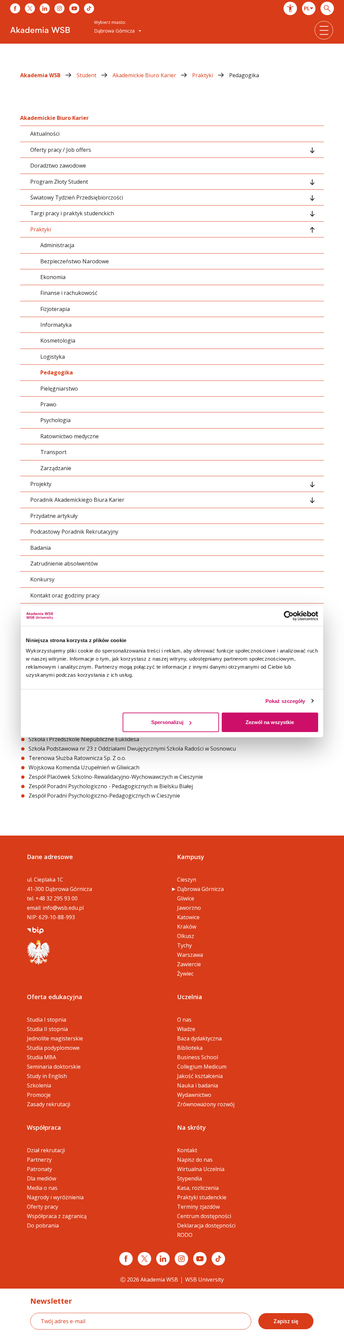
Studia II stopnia (47, 1029)
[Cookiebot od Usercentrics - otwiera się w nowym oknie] (288, 616)
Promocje (39, 1095)
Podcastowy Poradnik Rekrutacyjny (74, 531)
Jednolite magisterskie (55, 1038)
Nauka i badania (197, 1085)
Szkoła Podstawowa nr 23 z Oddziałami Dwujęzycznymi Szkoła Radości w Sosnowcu (132, 748)
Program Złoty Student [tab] (59, 181)
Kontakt (187, 1150)
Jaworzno (189, 907)
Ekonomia (53, 277)
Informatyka (56, 324)
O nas (184, 1019)
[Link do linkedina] (45, 8)
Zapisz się (285, 1321)
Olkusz (185, 936)
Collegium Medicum (201, 1066)
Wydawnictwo (194, 1095)
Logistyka (52, 356)
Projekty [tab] (40, 484)
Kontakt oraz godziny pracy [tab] (64, 595)
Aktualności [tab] (44, 133)
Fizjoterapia (55, 309)
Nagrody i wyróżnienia (55, 1197)
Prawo (48, 404)
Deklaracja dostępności (206, 1225)
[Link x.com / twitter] (144, 1258)
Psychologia (55, 420)
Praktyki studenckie (201, 1197)
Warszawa (190, 954)
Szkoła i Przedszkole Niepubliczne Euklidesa (84, 739)
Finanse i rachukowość (68, 293)
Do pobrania (43, 1225)
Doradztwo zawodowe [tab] (58, 165)
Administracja (57, 245)
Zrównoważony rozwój (205, 1104)
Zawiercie (189, 964)
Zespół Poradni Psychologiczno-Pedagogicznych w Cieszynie (104, 795)
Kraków (186, 926)
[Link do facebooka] (15, 8)
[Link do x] (30, 8)
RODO (184, 1235)
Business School (197, 1057)
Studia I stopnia (46, 1019)
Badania (40, 547)
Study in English (47, 1076)
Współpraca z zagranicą (57, 1216)
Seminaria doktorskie (54, 1066)
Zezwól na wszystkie (270, 722)
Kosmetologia (57, 340)
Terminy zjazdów (198, 1206)
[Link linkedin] (163, 1258)
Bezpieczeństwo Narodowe (74, 261)
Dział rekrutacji (46, 1150)
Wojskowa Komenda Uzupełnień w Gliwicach (85, 767)
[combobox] (308, 8)
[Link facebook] (126, 1258)
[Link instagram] (181, 1258)
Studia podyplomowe (53, 1047)
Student (87, 75)
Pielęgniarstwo (59, 388)
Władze (186, 1029)
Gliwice (185, 898)
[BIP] (35, 930)
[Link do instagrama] (59, 8)
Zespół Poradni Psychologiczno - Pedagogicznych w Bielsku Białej (111, 786)
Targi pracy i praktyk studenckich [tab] (72, 213)
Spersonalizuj (167, 722)
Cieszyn (186, 879)
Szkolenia (39, 1085)
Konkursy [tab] (42, 579)
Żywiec (185, 973)
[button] (290, 8)
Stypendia (189, 1178)
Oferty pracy (42, 1206)
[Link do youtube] (74, 8)
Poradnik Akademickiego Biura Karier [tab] (77, 499)
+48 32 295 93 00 (57, 898)
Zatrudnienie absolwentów (64, 563)
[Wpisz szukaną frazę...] (327, 8)
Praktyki (203, 75)
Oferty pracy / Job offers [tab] (60, 149)
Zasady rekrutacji (48, 1104)
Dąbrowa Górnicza (200, 889)
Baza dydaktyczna (199, 1038)
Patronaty (39, 1169)
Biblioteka (190, 1047)
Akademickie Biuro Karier (145, 75)
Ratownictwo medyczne (69, 436)
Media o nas (42, 1188)
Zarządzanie (55, 468)
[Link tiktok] (218, 1258)
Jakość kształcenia (200, 1076)
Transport (53, 452)
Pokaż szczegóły (285, 701)
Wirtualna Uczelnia (200, 1169)
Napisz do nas (195, 1159)
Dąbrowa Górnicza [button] (115, 31)
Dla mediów (41, 1178)
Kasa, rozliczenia (198, 1188)
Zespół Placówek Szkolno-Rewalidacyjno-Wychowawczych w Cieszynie (116, 776)
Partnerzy (39, 1159)
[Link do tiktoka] (89, 8)
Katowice (188, 917)
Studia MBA (41, 1057)
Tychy (184, 945)
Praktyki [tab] (40, 229)
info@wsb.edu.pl (63, 907)
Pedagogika (244, 75)
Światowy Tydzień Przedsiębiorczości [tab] (76, 197)
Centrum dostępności (204, 1216)
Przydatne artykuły (54, 516)
